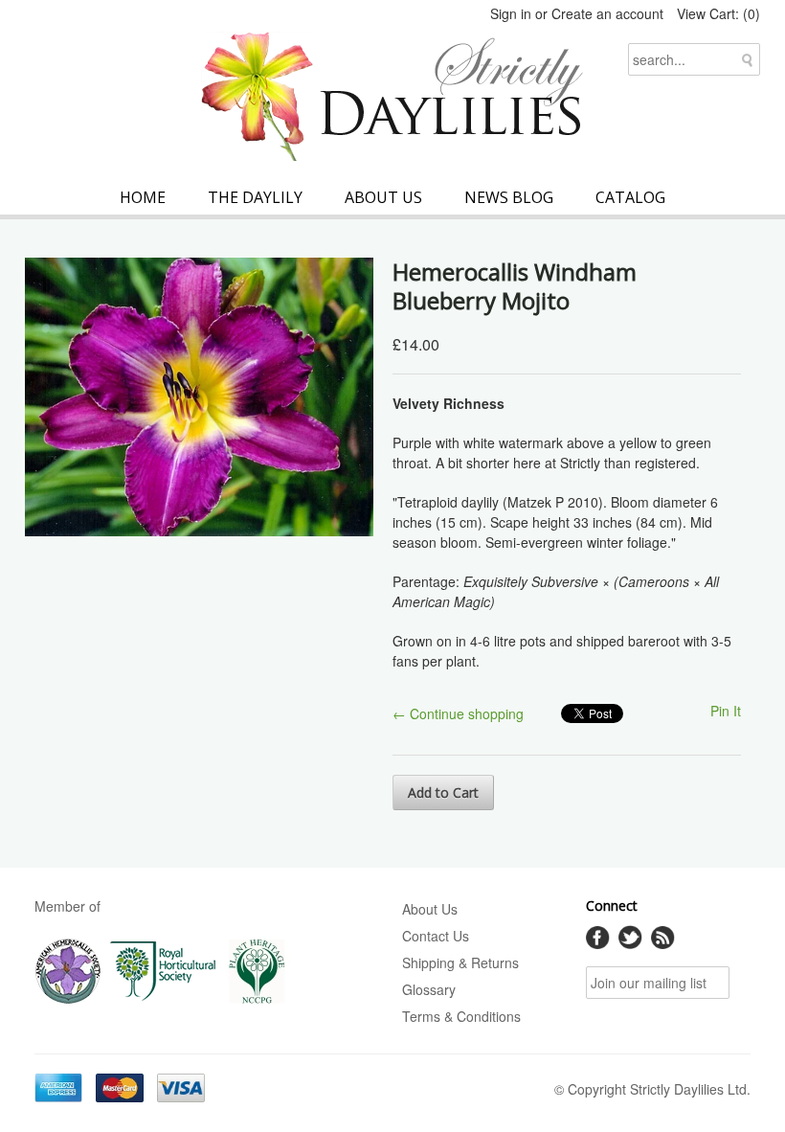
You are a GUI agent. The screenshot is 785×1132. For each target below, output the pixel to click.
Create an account (607, 13)
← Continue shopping (458, 713)
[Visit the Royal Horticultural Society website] (163, 999)
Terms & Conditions (461, 1016)
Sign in (510, 13)
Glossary (429, 989)
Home (143, 197)
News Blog (508, 197)
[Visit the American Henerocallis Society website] (67, 999)
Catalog (630, 197)
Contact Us (435, 935)
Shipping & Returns (460, 962)
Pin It (725, 710)
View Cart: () (718, 13)
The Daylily (255, 197)
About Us (383, 197)
